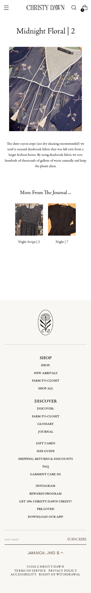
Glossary (45, 424)
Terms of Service (30, 571)
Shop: (45, 365)
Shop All (45, 388)
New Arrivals (45, 373)
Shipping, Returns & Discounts (45, 459)
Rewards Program (45, 494)
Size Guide (46, 451)
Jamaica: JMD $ (44, 552)
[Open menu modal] (6, 8)
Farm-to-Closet (45, 381)
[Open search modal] (74, 8)
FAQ (45, 466)
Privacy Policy (63, 571)
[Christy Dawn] (45, 7)
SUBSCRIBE (76, 539)
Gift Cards (45, 443)
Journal (45, 432)
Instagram (45, 486)
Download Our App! (45, 517)
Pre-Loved (45, 509)
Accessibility (24, 575)
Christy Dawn (50, 567)
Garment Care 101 (45, 474)
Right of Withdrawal (59, 575)
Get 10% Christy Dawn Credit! (45, 501)
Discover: (45, 408)
